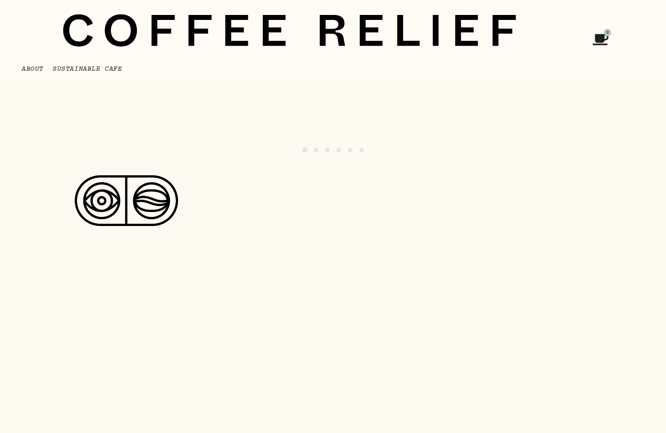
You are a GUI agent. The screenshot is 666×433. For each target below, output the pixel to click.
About (32, 69)
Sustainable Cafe (87, 69)
